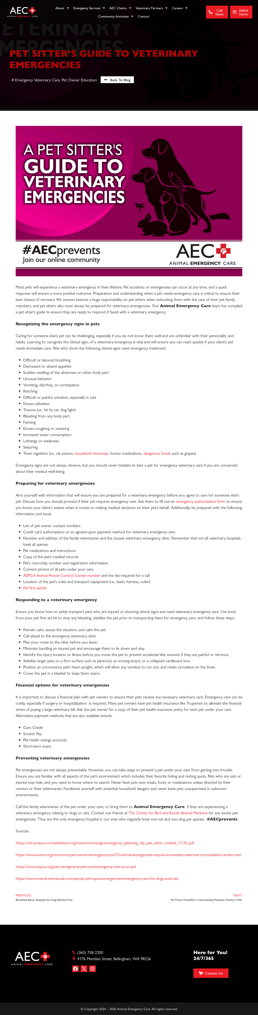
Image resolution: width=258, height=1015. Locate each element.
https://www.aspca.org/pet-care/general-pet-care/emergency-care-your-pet (76, 866)
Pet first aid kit (34, 588)
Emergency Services (86, 7)
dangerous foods (157, 453)
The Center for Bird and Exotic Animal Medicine (168, 813)
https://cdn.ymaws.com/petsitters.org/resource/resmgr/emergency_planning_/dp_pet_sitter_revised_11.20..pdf (105, 843)
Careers (177, 7)
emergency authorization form (201, 501)
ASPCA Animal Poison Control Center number (61, 575)
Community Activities (113, 16)
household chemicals (91, 453)
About (59, 7)
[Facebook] (75, 968)
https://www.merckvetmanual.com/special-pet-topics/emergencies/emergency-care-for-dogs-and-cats (97, 878)
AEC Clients (118, 7)
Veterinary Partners (149, 7)
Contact (143, 16)
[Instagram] (92, 968)
